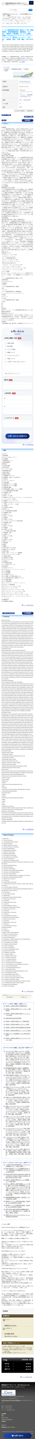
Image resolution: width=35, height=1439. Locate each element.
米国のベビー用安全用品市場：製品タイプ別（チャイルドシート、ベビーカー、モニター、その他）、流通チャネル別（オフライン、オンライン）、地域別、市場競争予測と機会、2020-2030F (18, 1100)
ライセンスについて (13, 355)
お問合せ (3, 1421)
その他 (16, 361)
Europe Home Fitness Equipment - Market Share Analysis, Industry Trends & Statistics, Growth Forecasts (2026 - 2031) (18, 1176)
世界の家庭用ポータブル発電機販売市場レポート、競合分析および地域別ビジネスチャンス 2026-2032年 (18, 1170)
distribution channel (17, 69)
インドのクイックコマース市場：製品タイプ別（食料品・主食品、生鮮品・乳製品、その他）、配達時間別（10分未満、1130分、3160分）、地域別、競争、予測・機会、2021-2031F (18, 1152)
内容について (11, 358)
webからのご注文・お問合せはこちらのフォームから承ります (24, 997)
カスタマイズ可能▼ (19, 110)
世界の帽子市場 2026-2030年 (13, 1018)
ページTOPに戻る (29, 444)
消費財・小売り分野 (19, 1047)
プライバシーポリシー (7, 1419)
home (6, 70)
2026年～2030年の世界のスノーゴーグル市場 (18, 1030)
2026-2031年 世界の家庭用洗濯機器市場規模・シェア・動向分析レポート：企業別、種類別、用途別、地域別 (18, 1211)
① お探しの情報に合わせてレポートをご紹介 (13, 1346)
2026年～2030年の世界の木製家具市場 (16, 1006)
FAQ (2, 1415)
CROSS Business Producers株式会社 (10, 1400)
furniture (26, 69)
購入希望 (10, 346)
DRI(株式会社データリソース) (10, 14)
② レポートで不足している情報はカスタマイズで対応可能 (17, 1348)
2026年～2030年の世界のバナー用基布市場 (17, 1021)
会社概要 (3, 1413)
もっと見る (22, 61)
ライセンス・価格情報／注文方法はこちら (25, 95)
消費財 (8, 15)
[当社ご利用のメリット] (17, 1343)
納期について (11, 352)
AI (31, 9)
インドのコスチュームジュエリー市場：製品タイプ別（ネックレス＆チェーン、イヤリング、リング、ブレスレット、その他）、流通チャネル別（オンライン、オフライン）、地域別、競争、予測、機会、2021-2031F (18, 1132)
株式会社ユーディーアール (8, 1427)
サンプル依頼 (11, 349)
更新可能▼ (29, 110)
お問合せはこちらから (10, 1325)
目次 (4, 120)
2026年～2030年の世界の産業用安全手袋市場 (18, 1027)
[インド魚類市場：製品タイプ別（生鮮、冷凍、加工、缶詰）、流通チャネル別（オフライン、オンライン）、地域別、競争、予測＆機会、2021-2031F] (29, 117)
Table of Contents (8, 613)
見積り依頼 (10, 343)
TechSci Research (24, 81)
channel (7, 69)
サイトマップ (4, 1417)
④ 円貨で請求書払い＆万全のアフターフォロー (14, 1352)
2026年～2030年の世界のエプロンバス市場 (17, 1024)
